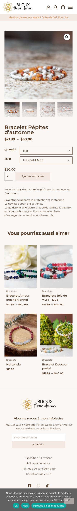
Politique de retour (38, 463)
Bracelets (11, 291)
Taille (7, 159)
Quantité (10, 149)
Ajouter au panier (33, 176)
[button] (67, 37)
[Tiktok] (47, 485)
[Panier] (63, 7)
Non (25, 505)
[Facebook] (29, 485)
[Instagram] (38, 485)
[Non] (69, 501)
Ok (16, 505)
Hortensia (13, 364)
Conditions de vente (38, 474)
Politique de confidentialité (39, 468)
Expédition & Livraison (38, 457)
